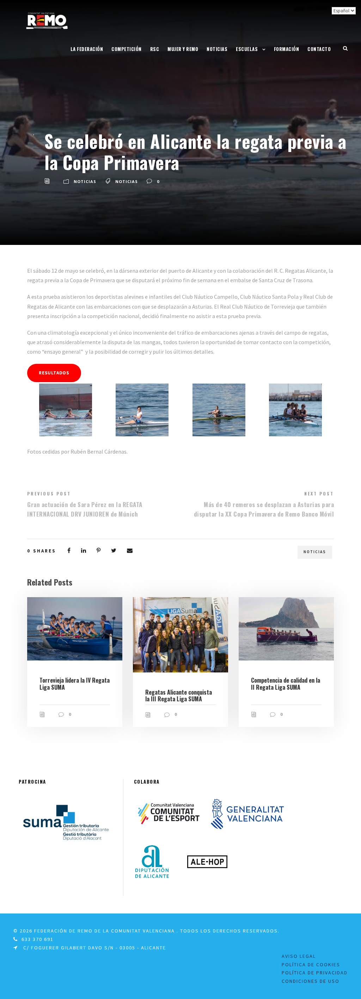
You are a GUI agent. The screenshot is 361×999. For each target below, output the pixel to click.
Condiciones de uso (310, 981)
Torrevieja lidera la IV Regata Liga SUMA (74, 683)
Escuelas (247, 48)
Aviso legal (299, 956)
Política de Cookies (311, 964)
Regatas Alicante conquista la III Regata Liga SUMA (178, 695)
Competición (126, 48)
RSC (154, 48)
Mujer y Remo (182, 48)
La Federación (87, 48)
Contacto (319, 48)
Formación (286, 48)
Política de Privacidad (315, 972)
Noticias (217, 48)
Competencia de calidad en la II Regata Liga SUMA (285, 683)
